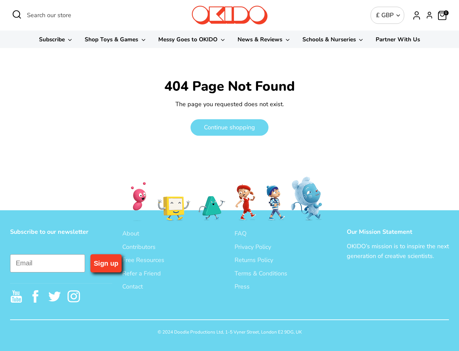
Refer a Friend (141, 273)
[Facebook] (35, 296)
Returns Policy (254, 260)
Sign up (106, 263)
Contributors (139, 247)
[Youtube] (16, 296)
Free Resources (143, 260)
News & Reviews (261, 39)
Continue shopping (229, 127)
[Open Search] (17, 14)
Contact (132, 286)
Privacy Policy (253, 247)
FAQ (241, 233)
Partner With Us (398, 39)
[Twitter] (54, 296)
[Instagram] (74, 296)
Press (242, 286)
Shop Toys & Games (112, 39)
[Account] (416, 15)
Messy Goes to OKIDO (188, 39)
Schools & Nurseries (330, 39)
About (130, 233)
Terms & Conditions (261, 273)
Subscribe (53, 39)
